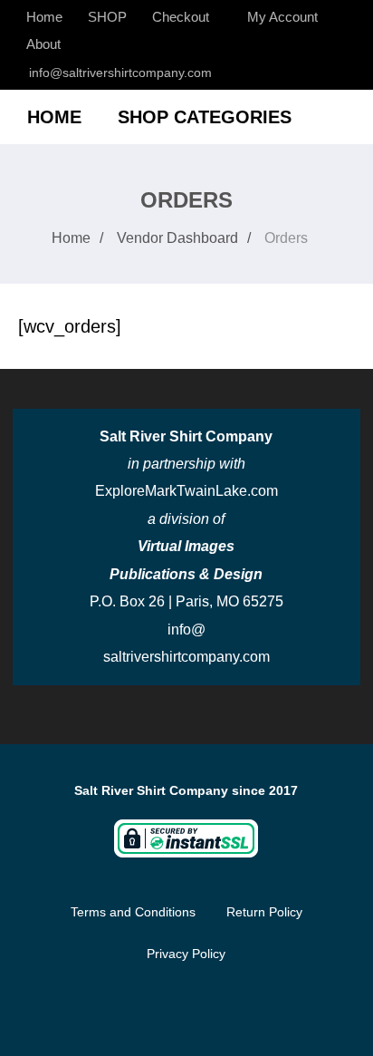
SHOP (107, 16)
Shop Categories (205, 117)
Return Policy (264, 912)
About (43, 44)
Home (44, 16)
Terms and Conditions (133, 912)
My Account (282, 16)
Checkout (180, 16)
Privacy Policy (186, 953)
